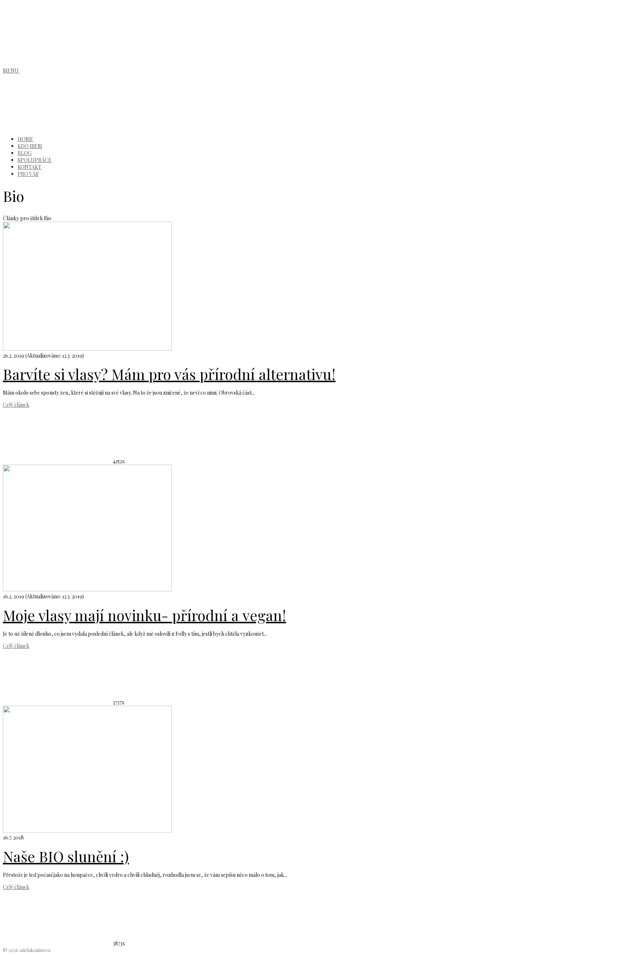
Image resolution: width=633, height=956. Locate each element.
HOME (25, 139)
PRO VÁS (28, 173)
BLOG (25, 153)
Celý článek (16, 404)
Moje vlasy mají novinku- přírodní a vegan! (144, 615)
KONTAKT (29, 166)
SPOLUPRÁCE (35, 159)
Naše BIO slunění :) (66, 856)
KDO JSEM (30, 146)
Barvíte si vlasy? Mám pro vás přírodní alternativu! (169, 374)
